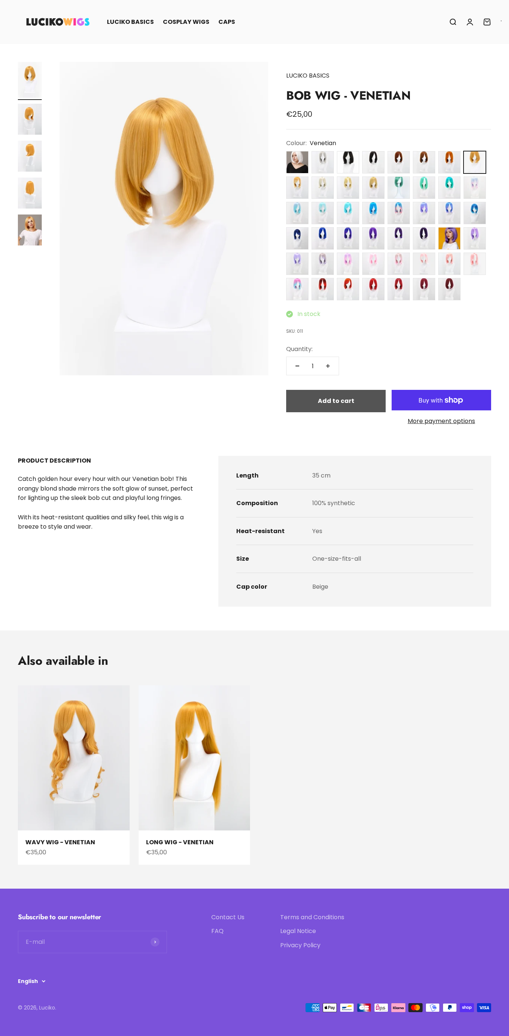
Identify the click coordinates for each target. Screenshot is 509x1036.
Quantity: (299, 349)
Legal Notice (298, 931)
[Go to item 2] (30, 120)
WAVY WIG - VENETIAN (60, 842)
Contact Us (227, 917)
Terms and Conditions (312, 917)
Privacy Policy (300, 945)
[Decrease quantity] (297, 366)
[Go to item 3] (30, 157)
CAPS (226, 22)
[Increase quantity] (328, 366)
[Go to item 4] (30, 194)
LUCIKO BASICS (130, 22)
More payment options (441, 421)
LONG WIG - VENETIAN (180, 842)
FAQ (217, 931)
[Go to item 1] (30, 81)
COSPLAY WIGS (186, 22)
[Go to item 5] (30, 231)
